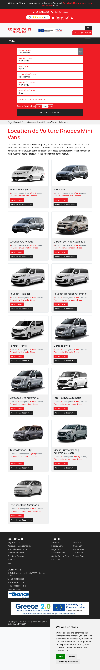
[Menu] (87, 40)
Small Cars (55, 542)
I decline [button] (71, 656)
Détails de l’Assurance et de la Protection (67, 4)
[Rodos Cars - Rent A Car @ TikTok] (67, 18)
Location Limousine (16, 553)
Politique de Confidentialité (19, 546)
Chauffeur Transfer (16, 556)
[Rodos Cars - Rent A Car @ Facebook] (53, 18)
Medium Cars (57, 546)
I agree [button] (60, 656)
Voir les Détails (17, 200)
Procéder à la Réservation (21, 204)
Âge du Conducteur (26, 106)
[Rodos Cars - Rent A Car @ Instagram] (62, 18)
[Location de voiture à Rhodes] (19, 30)
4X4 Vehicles (78, 549)
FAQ (9, 563)
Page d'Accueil (14, 542)
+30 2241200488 (42, 12)
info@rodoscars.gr (18, 586)
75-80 (50, 106)
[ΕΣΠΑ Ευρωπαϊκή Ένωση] (50, 30)
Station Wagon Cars (60, 556)
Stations (11, 559)
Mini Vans (77, 542)
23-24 (38, 106)
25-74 (44, 106)
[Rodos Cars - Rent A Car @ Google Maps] (72, 18)
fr (88, 28)
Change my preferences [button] (68, 661)
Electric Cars (78, 556)
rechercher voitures (50, 112)
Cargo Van (77, 546)
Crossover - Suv (58, 553)
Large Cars (56, 549)
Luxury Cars (78, 553)
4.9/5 (46, 17)
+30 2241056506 (61, 12)
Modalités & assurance (17, 549)
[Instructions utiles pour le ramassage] (80, 51)
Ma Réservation (83, 32)
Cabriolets (55, 559)
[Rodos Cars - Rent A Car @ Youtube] (58, 18)
